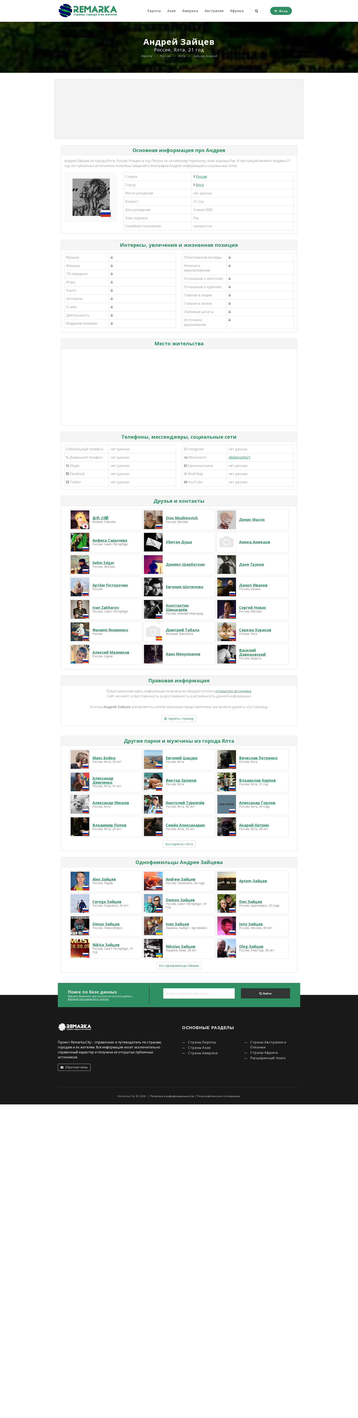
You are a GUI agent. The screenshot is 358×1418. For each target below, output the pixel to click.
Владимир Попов (109, 825)
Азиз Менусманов (183, 653)
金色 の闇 (100, 517)
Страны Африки (264, 1052)
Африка (237, 11)
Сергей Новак (252, 607)
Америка (190, 11)
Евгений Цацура (181, 757)
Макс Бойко (104, 757)
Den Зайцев (250, 901)
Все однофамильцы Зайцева (179, 966)
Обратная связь (75, 1067)
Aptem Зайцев (253, 880)
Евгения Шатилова (184, 586)
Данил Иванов (253, 585)
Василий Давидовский (252, 652)
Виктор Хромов (181, 780)
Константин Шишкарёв (177, 607)
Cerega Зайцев (106, 901)
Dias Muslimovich (182, 517)
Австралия (214, 11)
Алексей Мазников (110, 652)
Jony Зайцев (251, 923)
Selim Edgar (103, 562)
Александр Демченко (102, 780)
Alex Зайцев (104, 879)
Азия (171, 11)
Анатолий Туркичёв (185, 802)
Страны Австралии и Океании (268, 1044)
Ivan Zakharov (105, 607)
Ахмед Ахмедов (254, 541)
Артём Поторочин (110, 585)
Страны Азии (199, 1047)
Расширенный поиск (268, 1058)
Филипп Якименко (110, 629)
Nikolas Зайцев (180, 946)
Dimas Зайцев (106, 923)
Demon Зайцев (180, 899)
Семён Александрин (185, 825)
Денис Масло (252, 519)
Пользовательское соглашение (218, 1096)
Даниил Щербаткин (185, 564)
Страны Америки (203, 1053)
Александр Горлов (257, 802)
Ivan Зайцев (177, 923)
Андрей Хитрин (254, 825)
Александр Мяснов (110, 802)
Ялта (200, 185)
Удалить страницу (180, 719)
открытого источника (233, 691)
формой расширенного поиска (88, 999)
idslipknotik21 (239, 457)
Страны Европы (202, 1042)
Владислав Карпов (257, 780)
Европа (154, 11)
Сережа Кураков (255, 629)
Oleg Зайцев (251, 946)
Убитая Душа (179, 541)
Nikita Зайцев (106, 944)
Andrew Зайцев (180, 879)
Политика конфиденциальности (172, 1096)
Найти (267, 993)
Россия (201, 176)
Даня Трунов (251, 564)
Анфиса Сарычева (109, 540)
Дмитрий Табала (182, 629)
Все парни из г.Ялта (179, 844)
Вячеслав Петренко (258, 757)
